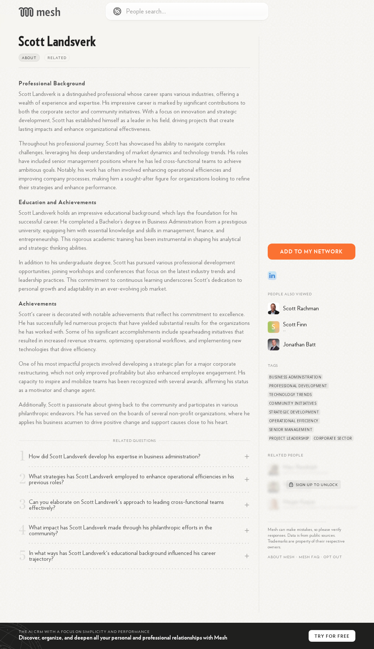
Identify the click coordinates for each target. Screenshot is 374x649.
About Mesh (281, 557)
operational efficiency (293, 420)
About (29, 58)
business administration (295, 377)
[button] (309, 557)
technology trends (290, 394)
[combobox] (187, 11)
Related (56, 58)
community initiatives (293, 403)
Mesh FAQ (309, 557)
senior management (291, 429)
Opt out (333, 557)
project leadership (289, 438)
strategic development (294, 412)
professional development (298, 385)
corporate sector (333, 438)
